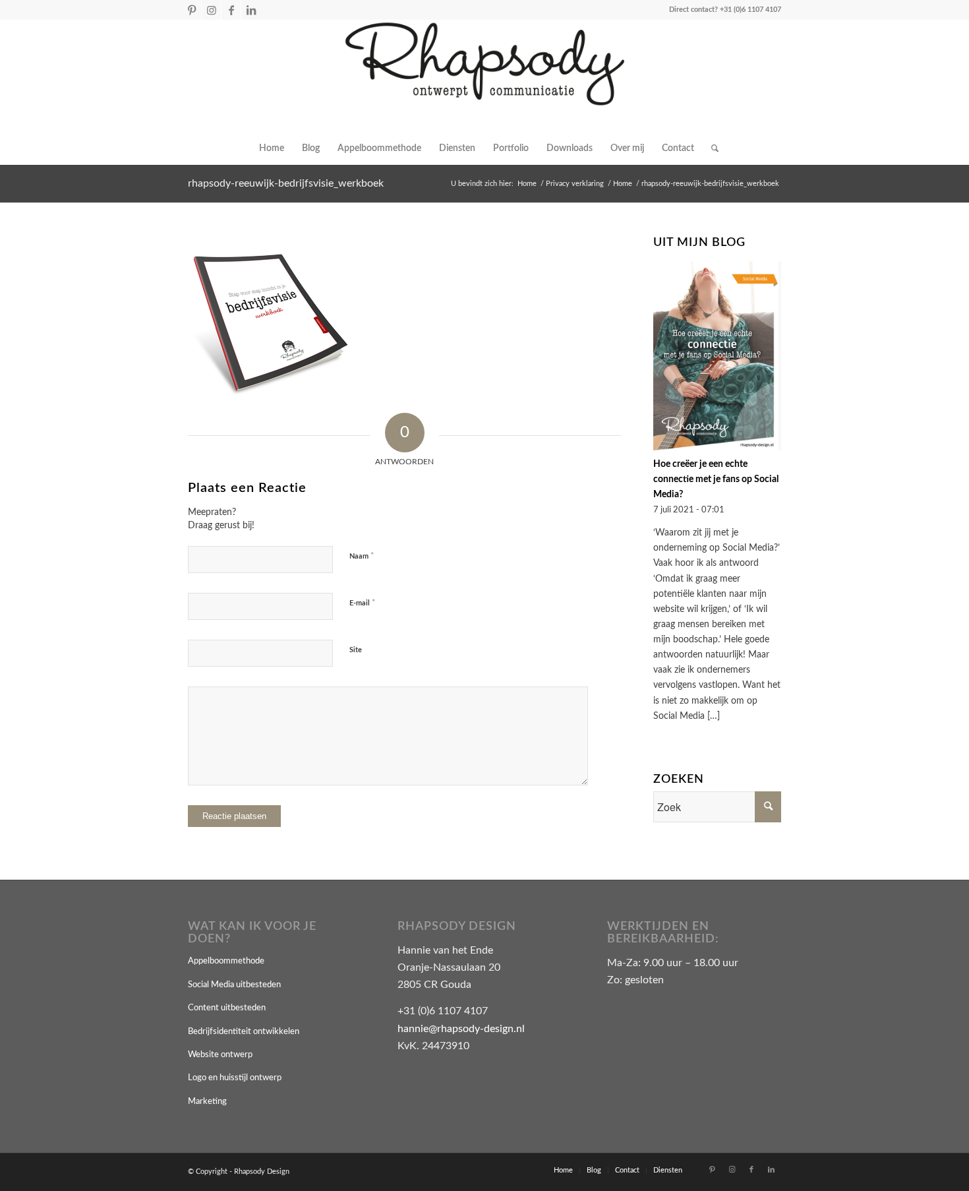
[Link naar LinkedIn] (251, 10)
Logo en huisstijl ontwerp (234, 1078)
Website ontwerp (220, 1055)
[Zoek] (711, 148)
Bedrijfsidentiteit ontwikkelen (243, 1031)
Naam (361, 556)
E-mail (362, 603)
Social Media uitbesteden (234, 985)
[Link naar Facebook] (231, 10)
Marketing (207, 1101)
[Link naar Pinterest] (191, 10)
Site (355, 650)
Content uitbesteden (227, 1008)
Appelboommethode (226, 961)
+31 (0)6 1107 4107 (750, 9)
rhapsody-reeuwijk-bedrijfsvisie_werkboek (286, 183)
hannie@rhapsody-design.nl (461, 1028)
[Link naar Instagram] (211, 10)
